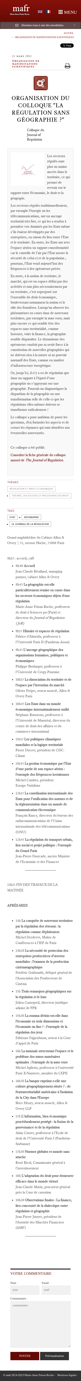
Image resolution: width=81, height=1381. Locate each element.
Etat (12, 517)
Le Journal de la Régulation (30, 524)
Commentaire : (19, 1298)
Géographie (31, 517)
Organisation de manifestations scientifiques (44, 37)
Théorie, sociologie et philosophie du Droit (40, 495)
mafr (21, 8)
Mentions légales (67, 1375)
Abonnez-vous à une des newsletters (42, 25)
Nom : (14, 1283)
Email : (46, 1283)
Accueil (69, 33)
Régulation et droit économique (31, 488)
